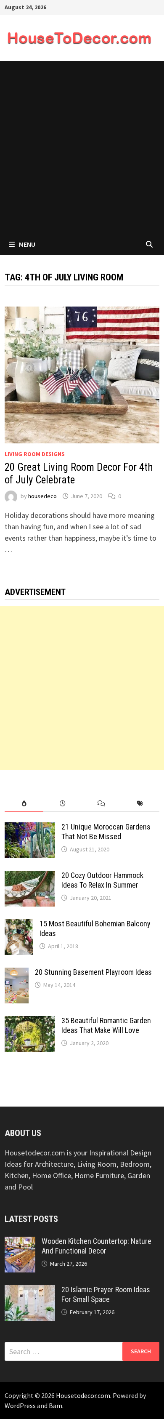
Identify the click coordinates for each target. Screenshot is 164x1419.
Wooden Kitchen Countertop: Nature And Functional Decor (96, 1246)
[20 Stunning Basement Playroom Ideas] (17, 973)
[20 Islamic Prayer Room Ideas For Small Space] (30, 1291)
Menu (27, 244)
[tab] (24, 803)
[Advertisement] (82, 147)
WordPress (20, 1405)
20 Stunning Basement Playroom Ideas (93, 972)
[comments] (101, 803)
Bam (55, 1405)
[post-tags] (140, 803)
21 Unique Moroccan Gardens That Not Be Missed (106, 831)
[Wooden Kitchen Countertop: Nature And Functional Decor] (20, 1242)
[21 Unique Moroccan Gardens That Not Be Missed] (30, 828)
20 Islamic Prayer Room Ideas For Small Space (105, 1294)
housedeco (42, 496)
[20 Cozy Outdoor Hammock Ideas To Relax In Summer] (30, 876)
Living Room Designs (35, 454)
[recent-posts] (62, 803)
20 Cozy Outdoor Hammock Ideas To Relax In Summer (102, 880)
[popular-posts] (24, 803)
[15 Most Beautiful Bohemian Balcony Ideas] (19, 925)
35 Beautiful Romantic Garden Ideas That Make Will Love (106, 1025)
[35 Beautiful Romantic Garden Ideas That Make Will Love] (30, 1022)
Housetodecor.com (83, 1395)
